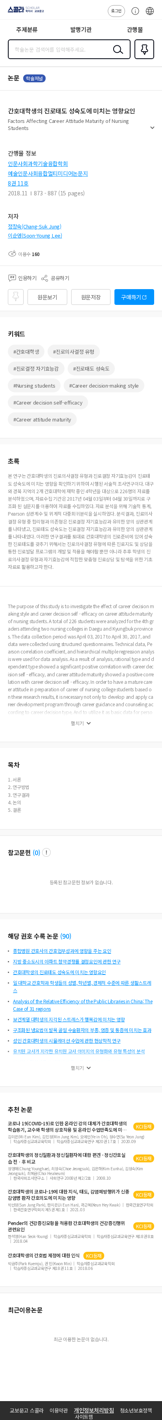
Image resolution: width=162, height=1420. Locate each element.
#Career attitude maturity (42, 419)
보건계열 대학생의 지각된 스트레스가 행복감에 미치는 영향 (69, 1019)
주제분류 (27, 29)
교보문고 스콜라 (27, 1410)
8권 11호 (18, 183)
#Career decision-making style (104, 385)
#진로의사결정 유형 (73, 351)
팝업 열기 (46, 852)
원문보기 (47, 297)
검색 (116, 55)
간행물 (135, 29)
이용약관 (59, 1410)
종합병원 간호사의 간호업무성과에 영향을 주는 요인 (62, 950)
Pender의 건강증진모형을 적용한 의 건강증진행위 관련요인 (66, 1226)
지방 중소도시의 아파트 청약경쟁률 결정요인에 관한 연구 (67, 961)
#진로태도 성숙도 (91, 368)
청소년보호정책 (136, 1410)
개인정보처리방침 (94, 1410)
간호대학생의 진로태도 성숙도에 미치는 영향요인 (59, 972)
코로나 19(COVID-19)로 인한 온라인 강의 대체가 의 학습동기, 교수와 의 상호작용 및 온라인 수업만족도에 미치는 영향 (67, 1126)
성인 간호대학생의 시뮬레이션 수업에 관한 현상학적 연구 (67, 1040)
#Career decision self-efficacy (48, 402)
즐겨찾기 (142, 58)
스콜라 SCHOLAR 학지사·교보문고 (24, 12)
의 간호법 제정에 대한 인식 (43, 1255)
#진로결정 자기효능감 (36, 368)
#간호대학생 (26, 351)
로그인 (116, 10)
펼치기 (152, 130)
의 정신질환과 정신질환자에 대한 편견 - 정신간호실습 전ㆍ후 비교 (66, 1158)
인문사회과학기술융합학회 (38, 163)
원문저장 (91, 297)
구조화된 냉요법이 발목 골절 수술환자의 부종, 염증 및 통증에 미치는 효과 (82, 1029)
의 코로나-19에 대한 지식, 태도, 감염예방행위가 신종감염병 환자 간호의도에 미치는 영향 (68, 1194)
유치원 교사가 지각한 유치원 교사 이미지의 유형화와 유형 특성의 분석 (79, 1051)
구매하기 (131, 297)
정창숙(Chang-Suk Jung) (34, 226)
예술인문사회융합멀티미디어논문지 (48, 173)
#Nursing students (34, 385)
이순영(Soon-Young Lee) (35, 235)
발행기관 (81, 29)
